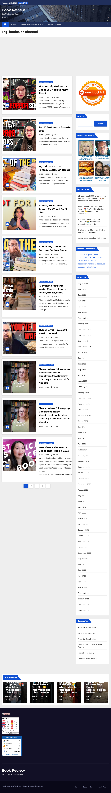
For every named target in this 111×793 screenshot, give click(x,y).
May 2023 (82, 507)
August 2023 (83, 490)
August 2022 (83, 559)
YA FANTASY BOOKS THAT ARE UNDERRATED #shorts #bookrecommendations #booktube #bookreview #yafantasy (91, 261)
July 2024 (82, 427)
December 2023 (84, 467)
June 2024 (82, 433)
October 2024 (83, 410)
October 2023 (83, 478)
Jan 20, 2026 (45, 216)
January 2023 (83, 530)
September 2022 (84, 553)
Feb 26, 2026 (45, 135)
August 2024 (83, 421)
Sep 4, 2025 (44, 337)
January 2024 (83, 461)
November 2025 (84, 335)
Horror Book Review (45, 82)
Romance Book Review (46, 364)
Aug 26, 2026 (12, 696)
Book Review (13, 10)
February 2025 (84, 387)
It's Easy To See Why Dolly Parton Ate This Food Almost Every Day (86, 158)
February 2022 (84, 593)
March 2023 (82, 519)
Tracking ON (14, 754)
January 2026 (83, 324)
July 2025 (82, 358)
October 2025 (83, 341)
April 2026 (82, 307)
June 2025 (82, 364)
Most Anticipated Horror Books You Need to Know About (53, 90)
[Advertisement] (55, 53)
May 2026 (82, 301)
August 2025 (83, 352)
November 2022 (84, 541)
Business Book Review (87, 628)
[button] (108, 24)
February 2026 (84, 318)
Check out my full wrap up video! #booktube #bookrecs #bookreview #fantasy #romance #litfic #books (54, 376)
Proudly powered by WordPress (12, 786)
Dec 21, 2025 (45, 297)
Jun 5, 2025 (44, 387)
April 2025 (82, 375)
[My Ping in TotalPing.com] (6, 714)
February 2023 (84, 524)
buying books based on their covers (92, 238)
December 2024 (84, 398)
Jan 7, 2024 (44, 455)
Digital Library (55, 24)
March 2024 (82, 450)
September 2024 (84, 415)
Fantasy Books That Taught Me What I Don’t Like (53, 209)
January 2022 (83, 599)
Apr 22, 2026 (45, 97)
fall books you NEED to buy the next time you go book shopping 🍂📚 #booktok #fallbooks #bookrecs (92, 198)
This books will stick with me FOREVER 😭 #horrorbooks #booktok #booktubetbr (89, 222)
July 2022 (82, 564)
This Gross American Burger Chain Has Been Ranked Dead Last (86, 178)
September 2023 (84, 484)
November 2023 (84, 473)
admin (56, 97)
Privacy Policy (87, 787)
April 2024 (82, 444)
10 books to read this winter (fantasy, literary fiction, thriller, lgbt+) (52, 289)
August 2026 (83, 284)
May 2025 (82, 370)
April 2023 (82, 513)
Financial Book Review (87, 639)
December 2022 (84, 536)
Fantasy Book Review (45, 162)
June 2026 (82, 295)
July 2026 (82, 289)
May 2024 (82, 438)
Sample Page (102, 787)
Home (13, 24)
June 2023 (82, 501)
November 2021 (84, 610)
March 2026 (82, 312)
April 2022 (82, 582)
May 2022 (82, 576)
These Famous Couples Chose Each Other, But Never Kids (102, 178)
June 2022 (82, 570)
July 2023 (82, 496)
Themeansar (39, 786)
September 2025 (84, 347)
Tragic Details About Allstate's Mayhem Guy (102, 157)
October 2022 (83, 547)
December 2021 (84, 605)
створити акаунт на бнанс (88, 255)
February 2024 (84, 456)
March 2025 (82, 381)
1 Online (8, 754)
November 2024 (84, 404)
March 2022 (82, 587)
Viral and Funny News (32, 24)
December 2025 (84, 329)
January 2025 (83, 392)
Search (80, 116)
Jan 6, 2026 (44, 254)
